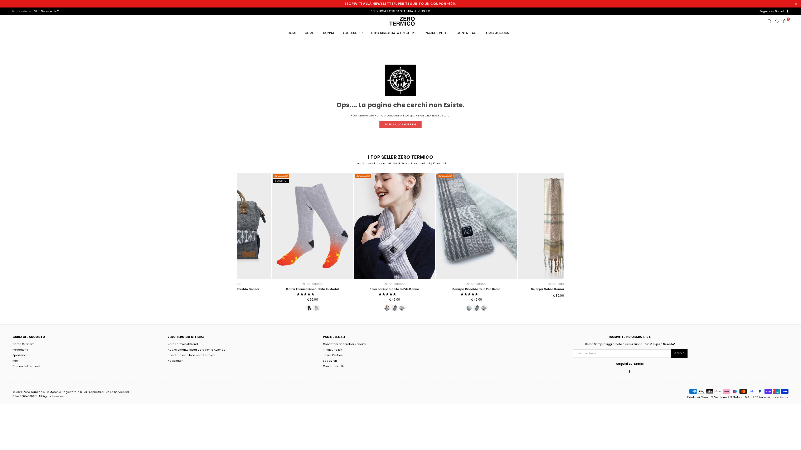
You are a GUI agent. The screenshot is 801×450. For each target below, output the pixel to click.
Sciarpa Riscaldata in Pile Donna (359, 289)
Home (292, 33)
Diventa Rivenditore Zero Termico (191, 355)
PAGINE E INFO (435, 33)
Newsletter (24, 11)
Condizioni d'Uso (334, 366)
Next (569, 243)
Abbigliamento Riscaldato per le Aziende (196, 350)
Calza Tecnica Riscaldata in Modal (277, 289)
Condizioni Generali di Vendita (344, 344)
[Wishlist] (777, 21)
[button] (271, 294)
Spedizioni (20, 355)
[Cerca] (769, 21)
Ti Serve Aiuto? (48, 11)
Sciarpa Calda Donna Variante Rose (523, 289)
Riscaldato (246, 176)
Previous (232, 243)
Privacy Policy (332, 350)
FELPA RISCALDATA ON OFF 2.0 (394, 33)
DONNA (328, 33)
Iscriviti (679, 353)
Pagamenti (20, 350)
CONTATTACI (467, 33)
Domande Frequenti (26, 366)
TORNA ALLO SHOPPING (400, 124)
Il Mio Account (498, 33)
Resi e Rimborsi (333, 355)
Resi (15, 361)
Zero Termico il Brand (183, 344)
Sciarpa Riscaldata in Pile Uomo (441, 289)
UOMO (310, 33)
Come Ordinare (24, 344)
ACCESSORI (351, 33)
